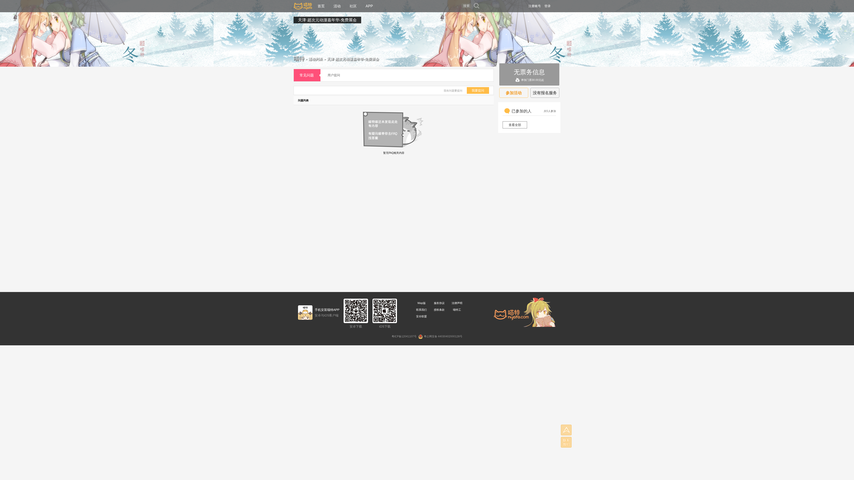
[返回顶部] (566, 430)
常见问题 (307, 75)
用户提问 (334, 75)
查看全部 (515, 125)
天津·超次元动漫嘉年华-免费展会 (327, 20)
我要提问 (478, 90)
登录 (547, 6)
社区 (353, 6)
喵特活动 (303, 6)
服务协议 (439, 303)
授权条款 (439, 309)
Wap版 (421, 303)
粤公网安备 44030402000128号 (443, 336)
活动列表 (315, 59)
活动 (337, 6)
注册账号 (534, 6)
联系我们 (421, 309)
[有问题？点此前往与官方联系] (566, 442)
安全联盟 (421, 316)
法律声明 (457, 303)
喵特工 (457, 309)
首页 (321, 6)
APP (369, 6)
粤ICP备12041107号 (404, 336)
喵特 (299, 58)
